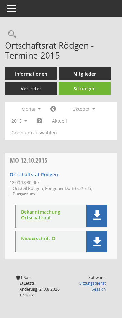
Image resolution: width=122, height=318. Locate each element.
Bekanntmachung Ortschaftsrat (40, 215)
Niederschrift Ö (38, 238)
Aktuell (59, 121)
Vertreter (31, 88)
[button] (96, 216)
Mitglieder (84, 74)
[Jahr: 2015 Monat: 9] (53, 109)
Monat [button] (29, 109)
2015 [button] (17, 121)
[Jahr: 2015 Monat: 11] (39, 121)
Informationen (31, 74)
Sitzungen (85, 88)
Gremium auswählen (34, 132)
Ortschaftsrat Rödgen (34, 174)
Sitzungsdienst (92, 286)
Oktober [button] (81, 109)
